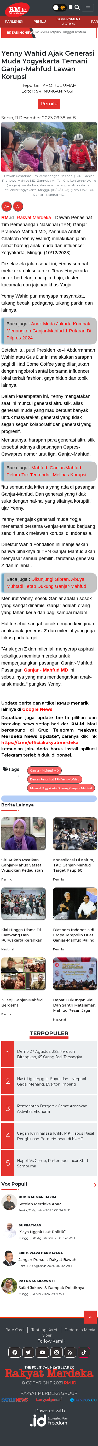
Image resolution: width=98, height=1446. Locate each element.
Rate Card (14, 1329)
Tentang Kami (44, 1329)
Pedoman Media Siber (68, 1332)
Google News (37, 709)
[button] (70, 6)
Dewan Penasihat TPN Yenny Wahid (54, 779)
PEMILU (40, 21)
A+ (6, 206)
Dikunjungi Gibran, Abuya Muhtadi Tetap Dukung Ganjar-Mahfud (46, 583)
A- (18, 206)
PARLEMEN (14, 21)
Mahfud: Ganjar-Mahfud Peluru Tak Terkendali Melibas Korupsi (46, 471)
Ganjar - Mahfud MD (46, 670)
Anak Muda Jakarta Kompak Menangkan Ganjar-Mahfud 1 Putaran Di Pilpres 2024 (49, 330)
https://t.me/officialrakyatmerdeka (39, 742)
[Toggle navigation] (88, 8)
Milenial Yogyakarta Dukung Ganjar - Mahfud (61, 788)
